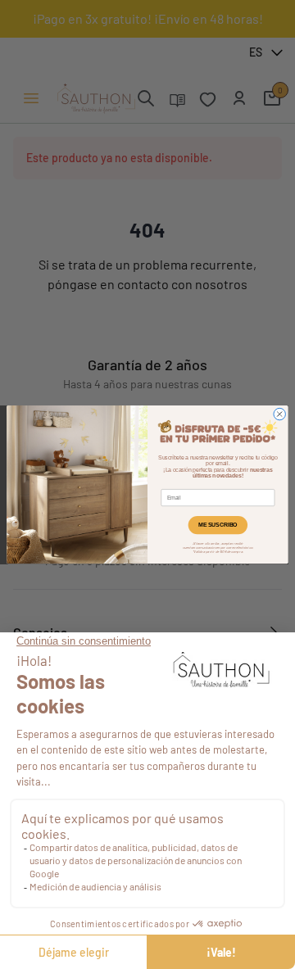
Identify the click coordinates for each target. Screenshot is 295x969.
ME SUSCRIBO (217, 525)
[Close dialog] (279, 413)
